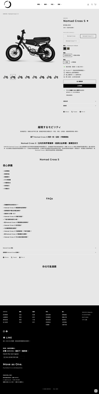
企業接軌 (64, 322)
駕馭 (20, 319)
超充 (33, 317)
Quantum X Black (64, 48)
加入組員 (5, 322)
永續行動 (64, 324)
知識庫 (47, 324)
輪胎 (64, 52)
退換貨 (65, 105)
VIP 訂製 (84, 319)
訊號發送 (48, 322)
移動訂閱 (64, 317)
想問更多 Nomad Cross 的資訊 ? (11, 252)
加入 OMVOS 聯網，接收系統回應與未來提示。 (17, 341)
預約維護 (48, 319)
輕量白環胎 (77, 55)
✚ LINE (7, 337)
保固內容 (65, 101)
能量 (33, 314)
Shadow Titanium (68, 48)
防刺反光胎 (67, 55)
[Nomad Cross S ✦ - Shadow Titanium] (5, 294)
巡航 (20, 314)
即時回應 (48, 314)
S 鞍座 (66, 62)
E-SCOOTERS (86, 314)
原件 (33, 322)
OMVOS (5, 13)
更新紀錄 (5, 319)
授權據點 (64, 314)
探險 (20, 317)
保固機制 (48, 317)
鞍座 (64, 59)
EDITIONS (85, 317)
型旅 (20, 322)
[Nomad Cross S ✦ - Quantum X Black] (3, 294)
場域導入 (64, 319)
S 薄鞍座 (73, 62)
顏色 (70, 45)
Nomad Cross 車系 (8, 248)
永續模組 (5, 317)
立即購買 (79, 86)
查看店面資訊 (69, 95)
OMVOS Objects (87, 312)
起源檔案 (5, 314)
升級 (33, 319)
